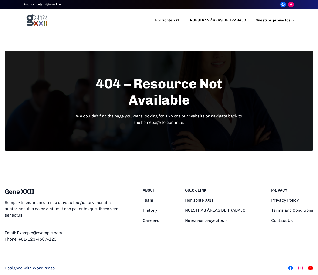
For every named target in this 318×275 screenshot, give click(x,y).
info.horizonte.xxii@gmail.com (43, 4)
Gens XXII (19, 192)
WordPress (44, 267)
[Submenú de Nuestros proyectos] (292, 20)
